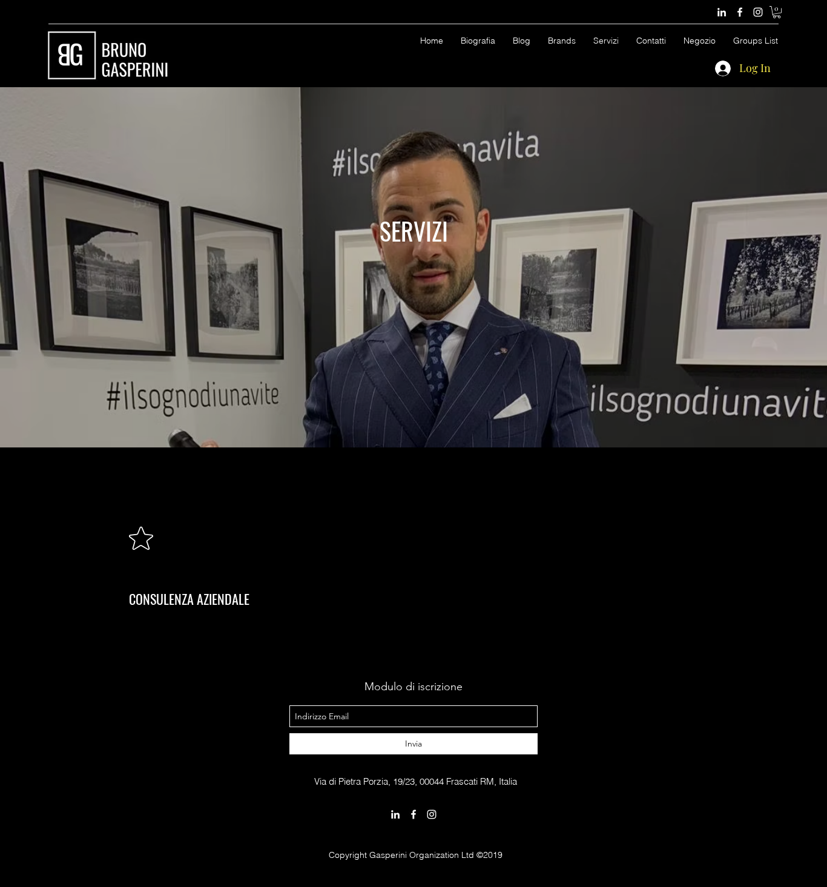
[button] (776, 12)
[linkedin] (722, 12)
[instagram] (758, 12)
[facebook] (740, 12)
